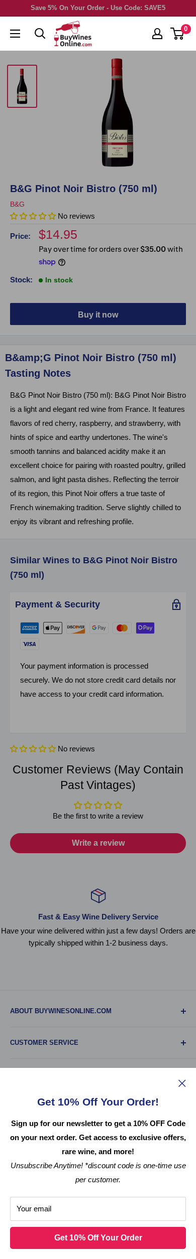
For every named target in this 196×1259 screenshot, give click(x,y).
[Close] (182, 1083)
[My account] (157, 33)
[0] (177, 34)
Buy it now (98, 314)
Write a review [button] (98, 843)
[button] (34, 748)
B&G (17, 204)
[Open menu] (15, 34)
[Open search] (40, 33)
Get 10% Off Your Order (98, 1237)
